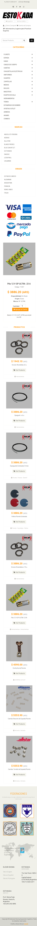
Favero (6, 154)
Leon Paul (8, 157)
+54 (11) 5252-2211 (11, 2)
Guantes (7, 78)
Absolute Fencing (10, 134)
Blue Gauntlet (9, 148)
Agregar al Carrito (21, 309)
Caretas (7, 68)
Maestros (7, 92)
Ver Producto (20, 370)
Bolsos (7, 88)
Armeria (7, 112)
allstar (7, 141)
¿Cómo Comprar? (10, 25)
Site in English (7, 872)
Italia (6, 193)
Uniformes (8, 75)
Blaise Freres (9, 144)
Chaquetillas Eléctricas (13, 71)
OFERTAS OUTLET (9, 108)
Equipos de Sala (10, 95)
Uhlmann (7, 161)
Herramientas (9, 98)
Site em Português (9, 878)
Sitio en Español (8, 875)
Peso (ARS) (21, 21)
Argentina (8, 183)
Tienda (6, 102)
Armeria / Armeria (20, 730)
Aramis (6, 115)
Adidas (6, 138)
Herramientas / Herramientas (20, 629)
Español (9, 21)
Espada (6, 58)
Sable (6, 61)
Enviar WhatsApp (24, 2)
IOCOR (26, 924)
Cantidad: (16, 306)
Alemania (7, 179)
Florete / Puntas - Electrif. (20, 477)
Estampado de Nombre (12, 105)
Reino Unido (8, 189)
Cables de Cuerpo (10, 64)
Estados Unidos (10, 176)
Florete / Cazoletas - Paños (20, 528)
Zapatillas (8, 81)
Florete (7, 54)
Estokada (8, 151)
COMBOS (7, 119)
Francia (7, 186)
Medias (6, 85)
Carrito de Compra (24, 25)
